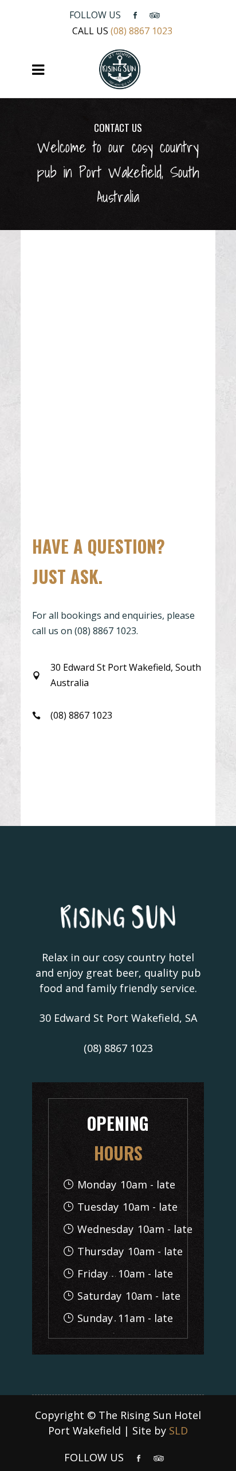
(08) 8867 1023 (141, 31)
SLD (178, 1430)
